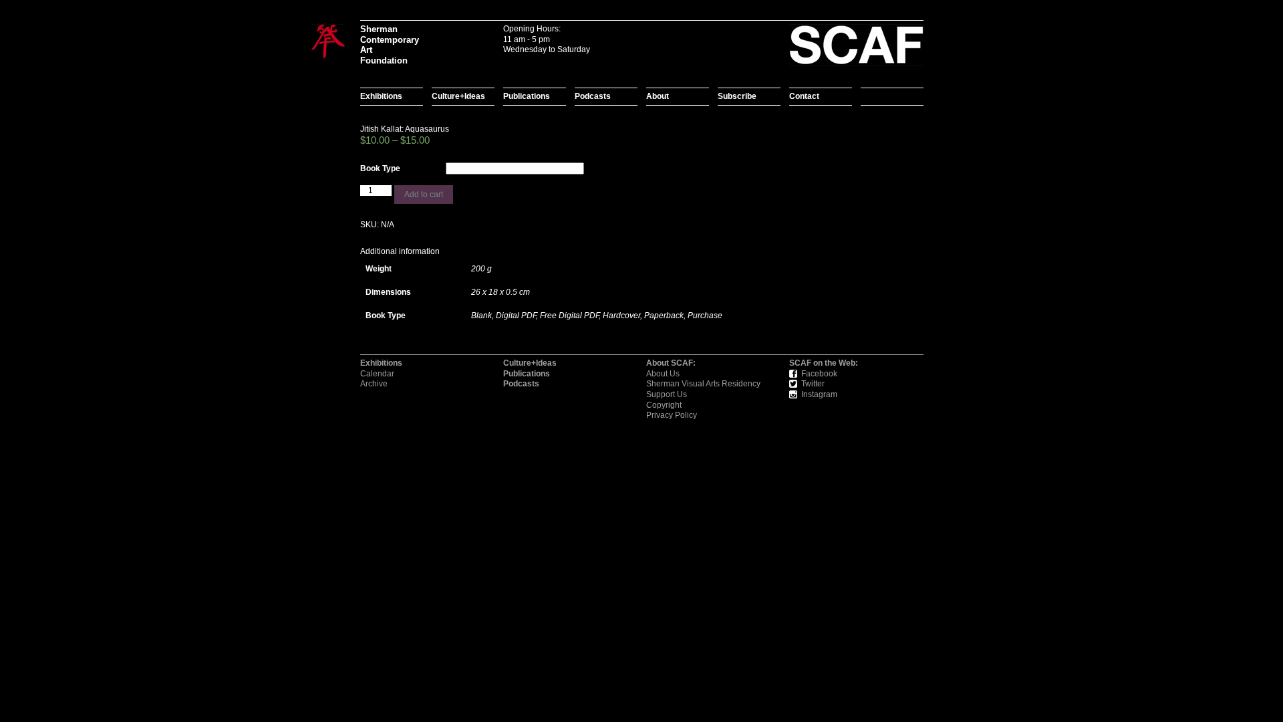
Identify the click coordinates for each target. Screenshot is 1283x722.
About (657, 96)
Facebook (819, 373)
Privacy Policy (671, 415)
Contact (804, 96)
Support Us (666, 394)
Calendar (377, 373)
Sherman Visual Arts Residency (703, 383)
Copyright (664, 405)
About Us (663, 373)
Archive (374, 383)
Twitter (813, 383)
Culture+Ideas (458, 96)
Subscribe (737, 96)
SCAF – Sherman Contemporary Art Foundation (328, 42)
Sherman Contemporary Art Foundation (387, 45)
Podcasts (593, 96)
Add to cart (423, 194)
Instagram (819, 394)
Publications (526, 96)
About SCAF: (671, 363)
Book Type (380, 168)
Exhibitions (381, 96)
